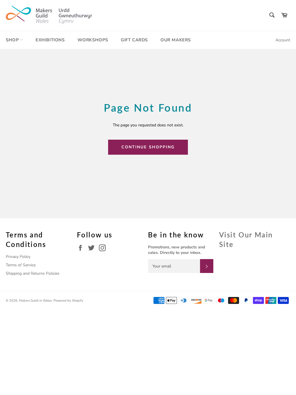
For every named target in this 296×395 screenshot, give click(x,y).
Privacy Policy (18, 256)
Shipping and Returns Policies (33, 273)
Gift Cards (134, 40)
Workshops (92, 40)
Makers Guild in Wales (35, 300)
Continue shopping (148, 147)
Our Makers (175, 40)
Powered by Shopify (68, 300)
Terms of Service (21, 265)
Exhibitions (50, 40)
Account (282, 40)
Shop (13, 40)
